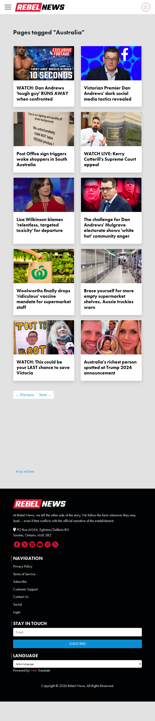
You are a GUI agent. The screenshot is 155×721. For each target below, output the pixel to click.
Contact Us (20, 596)
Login (16, 612)
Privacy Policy (22, 566)
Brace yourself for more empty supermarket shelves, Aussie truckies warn (109, 299)
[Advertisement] (77, 440)
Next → (45, 394)
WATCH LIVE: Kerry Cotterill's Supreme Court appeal (110, 159)
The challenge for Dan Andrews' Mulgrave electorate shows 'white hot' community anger (109, 228)
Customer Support (25, 589)
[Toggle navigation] (8, 7)
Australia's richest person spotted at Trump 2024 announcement (110, 367)
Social (17, 604)
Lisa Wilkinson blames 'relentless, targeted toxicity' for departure (40, 225)
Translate (44, 670)
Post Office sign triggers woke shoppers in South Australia (42, 159)
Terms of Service (24, 574)
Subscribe (20, 581)
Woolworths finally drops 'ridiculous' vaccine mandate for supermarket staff (44, 299)
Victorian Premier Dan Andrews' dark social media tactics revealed (107, 93)
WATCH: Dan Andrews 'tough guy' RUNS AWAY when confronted (42, 93)
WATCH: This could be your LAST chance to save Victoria (43, 367)
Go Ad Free (26, 471)
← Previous (25, 394)
